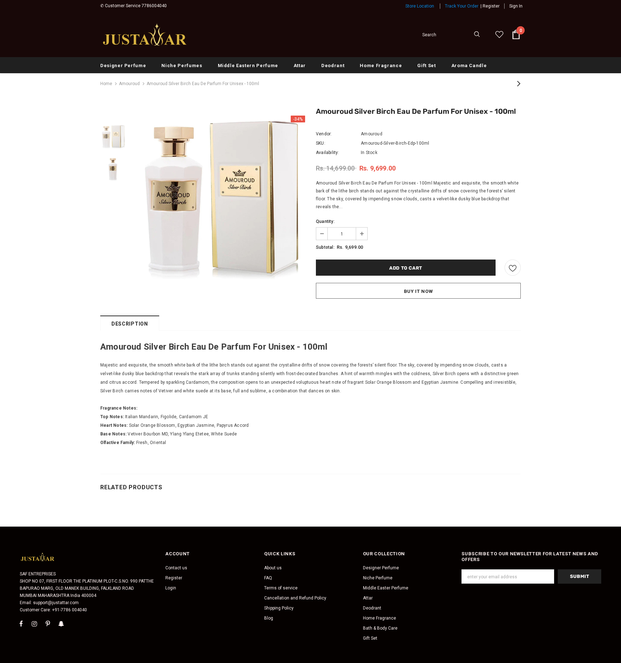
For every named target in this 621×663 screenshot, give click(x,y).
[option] (219, 202)
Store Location (419, 6)
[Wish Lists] (513, 268)
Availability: (327, 152)
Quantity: (325, 221)
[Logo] (145, 34)
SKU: (320, 143)
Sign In (516, 6)
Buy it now (418, 291)
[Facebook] (21, 623)
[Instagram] (34, 623)
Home (106, 83)
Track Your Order (461, 6)
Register (491, 6)
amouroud (129, 83)
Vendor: (324, 133)
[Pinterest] (47, 623)
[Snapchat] (61, 623)
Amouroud (371, 133)
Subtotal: (325, 247)
